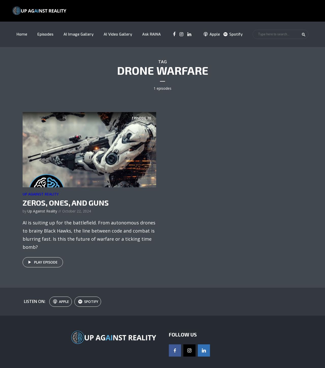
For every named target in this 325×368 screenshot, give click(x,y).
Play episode (46, 262)
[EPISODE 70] (89, 149)
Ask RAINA (151, 34)
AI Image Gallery (78, 34)
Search (303, 34)
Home (22, 34)
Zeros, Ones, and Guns (66, 202)
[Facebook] (175, 350)
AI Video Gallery (118, 34)
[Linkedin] (204, 350)
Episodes (45, 34)
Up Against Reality (41, 194)
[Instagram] (189, 350)
